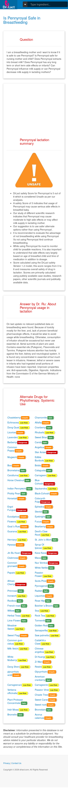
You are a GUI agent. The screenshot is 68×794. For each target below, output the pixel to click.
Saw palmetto (42, 635)
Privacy (6, 763)
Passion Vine (41, 689)
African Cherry (11, 582)
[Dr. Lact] (8, 4)
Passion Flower (39, 574)
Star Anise (40, 452)
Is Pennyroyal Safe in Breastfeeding (21, 20)
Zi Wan (38, 661)
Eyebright (40, 516)
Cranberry (40, 427)
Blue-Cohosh (39, 482)
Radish (38, 590)
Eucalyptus (13, 516)
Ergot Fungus (11, 508)
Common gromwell (12, 564)
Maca (38, 557)
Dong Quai (13, 427)
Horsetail (12, 498)
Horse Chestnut (15, 480)
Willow (10, 610)
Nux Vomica (41, 562)
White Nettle (41, 567)
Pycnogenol (41, 585)
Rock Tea (40, 615)
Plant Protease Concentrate (15, 701)
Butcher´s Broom (43, 605)
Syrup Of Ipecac (39, 546)
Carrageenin (41, 684)
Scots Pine (40, 580)
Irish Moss (12, 709)
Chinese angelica (39, 650)
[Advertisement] (34, 107)
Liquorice (39, 595)
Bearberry (40, 526)
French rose (13, 605)
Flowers (11, 521)
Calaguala (40, 470)
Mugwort (12, 457)
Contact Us (16, 763)
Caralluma (12, 475)
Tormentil (40, 620)
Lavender (12, 437)
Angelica (39, 447)
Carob (38, 442)
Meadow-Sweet (12, 627)
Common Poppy (12, 449)
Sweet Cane (41, 699)
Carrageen (40, 475)
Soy (37, 610)
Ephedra (39, 506)
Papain (11, 572)
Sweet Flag (13, 635)
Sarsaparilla (41, 630)
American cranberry (40, 678)
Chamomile (41, 417)
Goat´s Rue (13, 526)
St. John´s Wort (43, 539)
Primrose (12, 590)
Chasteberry (13, 417)
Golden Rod (41, 625)
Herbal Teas (13, 615)
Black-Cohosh (42, 493)
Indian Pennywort (16, 488)
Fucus (38, 521)
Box (9, 465)
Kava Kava (40, 552)
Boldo (38, 465)
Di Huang (40, 656)
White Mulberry (12, 658)
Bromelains (13, 470)
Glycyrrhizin (41, 671)
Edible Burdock (39, 458)
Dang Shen (13, 666)
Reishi (38, 666)
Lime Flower (13, 620)
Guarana (12, 531)
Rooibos (11, 600)
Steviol (38, 511)
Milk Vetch (12, 648)
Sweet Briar (41, 437)
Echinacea (12, 422)
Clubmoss (12, 557)
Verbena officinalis (12, 691)
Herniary (11, 539)
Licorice (11, 432)
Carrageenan (14, 684)
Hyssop (11, 544)
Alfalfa (38, 422)
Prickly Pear (13, 493)
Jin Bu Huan (13, 552)
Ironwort (11, 595)
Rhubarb (39, 432)
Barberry (12, 442)
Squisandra (41, 488)
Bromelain (40, 709)
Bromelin (12, 714)
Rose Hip (39, 600)
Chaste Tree (41, 694)
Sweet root (40, 704)
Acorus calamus (39, 716)
